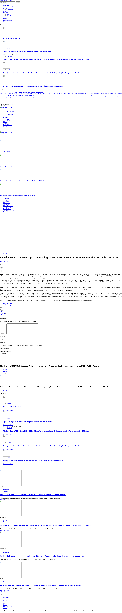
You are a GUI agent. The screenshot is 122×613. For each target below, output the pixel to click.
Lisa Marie (74, 96)
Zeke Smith (6, 198)
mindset (77, 96)
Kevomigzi (69, 96)
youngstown (6, 200)
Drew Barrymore (101, 93)
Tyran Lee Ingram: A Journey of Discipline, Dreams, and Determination (27, 51)
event (106, 93)
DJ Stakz (88, 93)
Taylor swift (31, 97)
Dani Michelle (77, 93)
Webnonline (6, 203)
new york (97, 96)
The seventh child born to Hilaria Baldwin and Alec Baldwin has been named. (33, 495)
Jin (49, 96)
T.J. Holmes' (21, 97)
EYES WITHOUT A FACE (12, 38)
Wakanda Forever (8, 206)
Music (5, 11)
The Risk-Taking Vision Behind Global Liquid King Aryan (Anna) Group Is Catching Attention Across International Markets (46, 59)
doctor (96, 93)
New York (6, 5)
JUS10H (52, 96)
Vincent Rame (7, 207)
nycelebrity (108, 96)
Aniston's (10, 93)
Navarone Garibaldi (87, 96)
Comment (3, 333)
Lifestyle (5, 12)
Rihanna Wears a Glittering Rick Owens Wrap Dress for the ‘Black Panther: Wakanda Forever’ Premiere (45, 525)
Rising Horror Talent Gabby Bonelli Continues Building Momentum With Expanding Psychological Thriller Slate (42, 73)
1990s (1, 93)
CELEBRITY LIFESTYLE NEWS (29, 93)
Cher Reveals (62, 93)
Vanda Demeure (7, 212)
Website (2, 342)
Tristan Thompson (8, 305)
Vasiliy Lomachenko (8, 210)
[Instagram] (0, 129)
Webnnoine (6, 204)
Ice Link (35, 96)
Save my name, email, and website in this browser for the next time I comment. (22, 345)
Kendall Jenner (64, 96)
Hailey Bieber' (119, 93)
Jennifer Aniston (45, 96)
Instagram (40, 96)
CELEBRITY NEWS (51, 93)
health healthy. (3, 96)
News (93, 96)
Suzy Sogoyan (16, 97)
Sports (5, 18)
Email (2, 339)
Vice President (7, 209)
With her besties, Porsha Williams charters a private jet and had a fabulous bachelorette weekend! (42, 585)
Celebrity (5, 8)
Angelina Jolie (5, 93)
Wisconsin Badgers (8, 201)
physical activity (115, 96)
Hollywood (10, 9)
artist (13, 93)
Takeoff (26, 97)
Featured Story (10, 6)
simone (11, 97)
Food (8, 14)
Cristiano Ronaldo (69, 93)
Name (2, 336)
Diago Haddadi (83, 93)
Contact (5, 21)
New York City (103, 96)
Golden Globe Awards (112, 93)
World (5, 17)
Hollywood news (25, 95)
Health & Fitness (7, 20)
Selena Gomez (6, 97)
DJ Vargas (92, 93)
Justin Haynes (57, 96)
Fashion (9, 15)
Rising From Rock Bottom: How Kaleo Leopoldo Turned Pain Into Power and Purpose (33, 86)
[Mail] (0, 130)
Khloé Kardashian (8, 303)
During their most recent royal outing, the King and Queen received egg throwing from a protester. (42, 556)
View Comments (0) (5, 351)
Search (18, 2)
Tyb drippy (36, 97)
